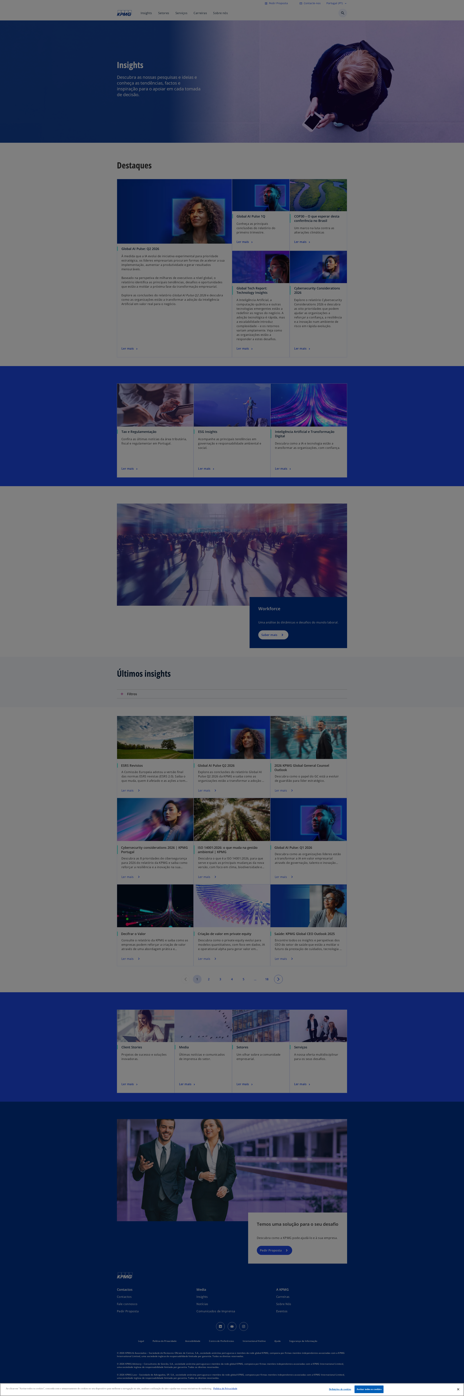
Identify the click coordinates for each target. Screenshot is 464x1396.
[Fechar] (458, 1389)
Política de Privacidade (225, 1388)
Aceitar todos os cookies (369, 1389)
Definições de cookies (340, 1389)
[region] (232, 1389)
